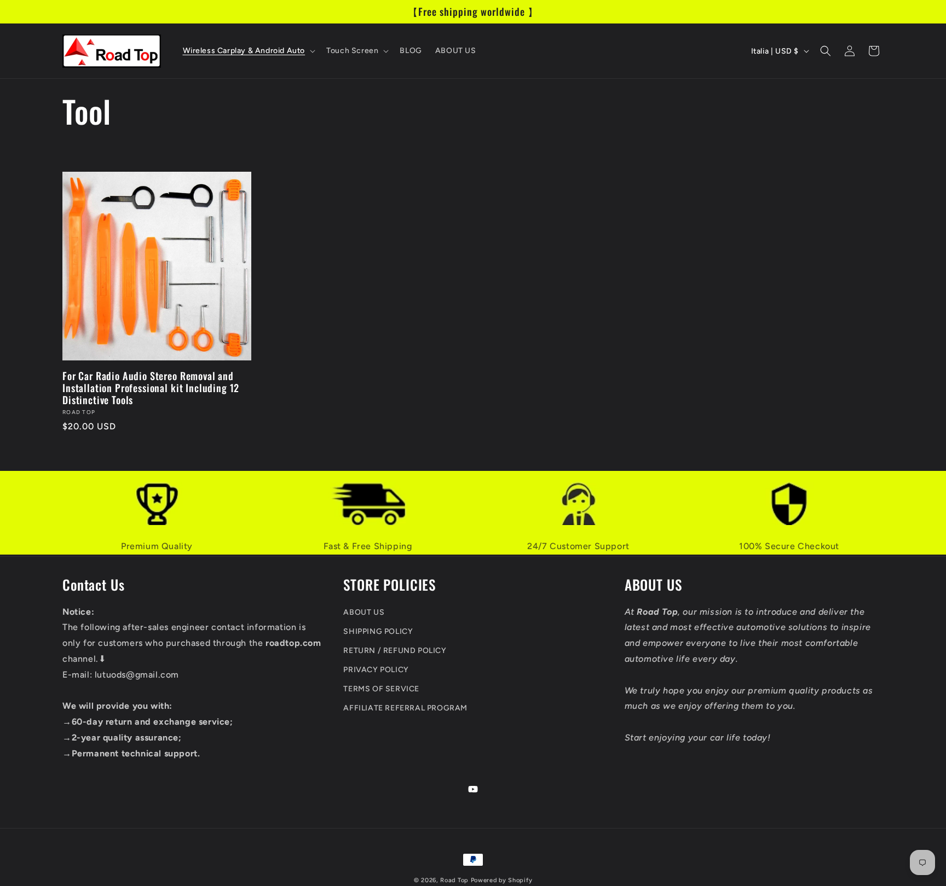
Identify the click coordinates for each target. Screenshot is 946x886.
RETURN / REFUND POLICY (394, 650)
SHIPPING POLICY (378, 631)
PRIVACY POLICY (375, 669)
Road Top (454, 880)
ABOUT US (363, 611)
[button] (248, 50)
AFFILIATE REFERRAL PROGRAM (405, 708)
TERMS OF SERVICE (381, 688)
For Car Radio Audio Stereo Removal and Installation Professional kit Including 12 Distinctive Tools (150, 388)
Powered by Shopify (502, 880)
